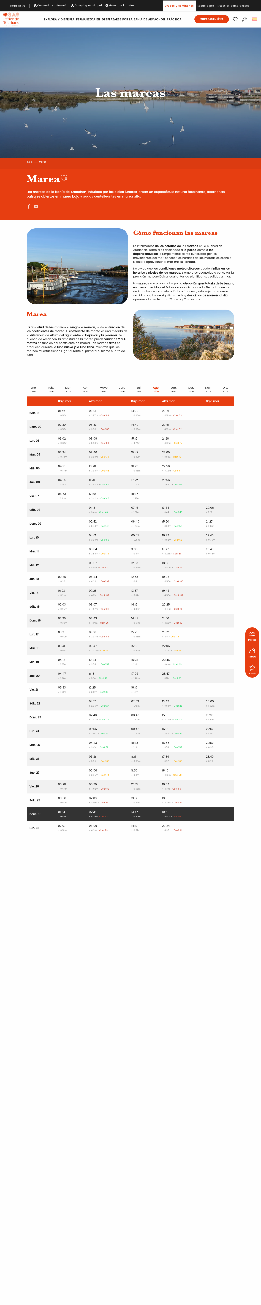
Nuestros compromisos (233, 6)
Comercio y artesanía (52, 5)
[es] (254, 19)
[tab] (34, 388)
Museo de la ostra (121, 5)
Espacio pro (205, 6)
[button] (244, 19)
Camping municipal (88, 5)
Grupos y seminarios (179, 6)
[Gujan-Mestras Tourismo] (11, 19)
